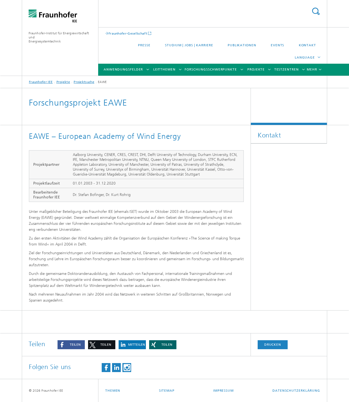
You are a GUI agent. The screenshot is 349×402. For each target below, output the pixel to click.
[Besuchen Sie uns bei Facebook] (106, 367)
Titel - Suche (315, 11)
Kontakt (307, 45)
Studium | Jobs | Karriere (189, 45)
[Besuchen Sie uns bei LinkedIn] (116, 367)
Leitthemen (164, 69)
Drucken (272, 344)
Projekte (256, 69)
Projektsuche (84, 82)
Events (277, 45)
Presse (144, 45)
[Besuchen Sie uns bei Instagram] (126, 367)
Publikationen (242, 45)
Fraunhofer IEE (41, 82)
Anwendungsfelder (123, 69)
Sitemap (166, 390)
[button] (71, 344)
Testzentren (286, 69)
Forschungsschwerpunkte (211, 69)
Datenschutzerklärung (296, 390)
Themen (112, 390)
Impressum (223, 390)
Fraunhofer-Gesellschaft (128, 33)
